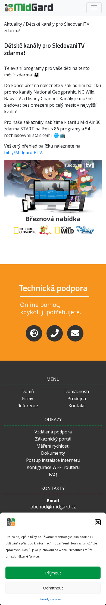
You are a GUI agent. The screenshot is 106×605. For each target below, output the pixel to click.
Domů (27, 391)
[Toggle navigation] (94, 7)
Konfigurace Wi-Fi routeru (53, 467)
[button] (98, 522)
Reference (27, 406)
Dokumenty (53, 453)
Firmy (27, 399)
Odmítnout (53, 588)
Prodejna (76, 399)
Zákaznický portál (53, 439)
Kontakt (76, 406)
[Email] (75, 333)
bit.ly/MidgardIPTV (23, 152)
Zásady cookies (50, 599)
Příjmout (53, 573)
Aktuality (13, 24)
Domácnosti (76, 391)
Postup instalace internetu (53, 460)
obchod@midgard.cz (53, 506)
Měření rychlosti (53, 446)
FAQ (53, 474)
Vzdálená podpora (53, 432)
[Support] (34, 333)
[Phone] (54, 333)
